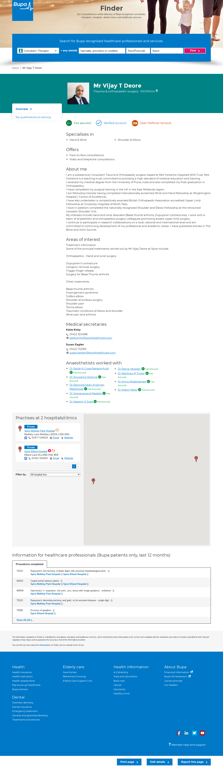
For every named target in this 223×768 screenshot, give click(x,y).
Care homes (69, 672)
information (44, 645)
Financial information (177, 672)
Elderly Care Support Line (77, 680)
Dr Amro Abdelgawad (132, 381)
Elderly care (73, 667)
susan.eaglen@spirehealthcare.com (93, 352)
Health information (131, 667)
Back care (119, 680)
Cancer (118, 685)
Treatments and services (26, 719)
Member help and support (188, 744)
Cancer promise (173, 680)
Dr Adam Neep (127, 389)
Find (193, 50)
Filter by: (21, 474)
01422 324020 (40, 458)
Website (68, 437)
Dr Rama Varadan (129, 369)
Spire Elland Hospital (35, 451)
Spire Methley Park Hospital (39, 430)
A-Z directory (121, 672)
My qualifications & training (33, 117)
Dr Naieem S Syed (81, 401)
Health (18, 667)
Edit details (158, 761)
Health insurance (22, 672)
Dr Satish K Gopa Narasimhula (89, 368)
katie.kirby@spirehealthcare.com (91, 337)
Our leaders (171, 685)
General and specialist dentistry (30, 715)
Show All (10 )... (25, 620)
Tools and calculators (125, 676)
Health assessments (23, 680)
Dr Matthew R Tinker (131, 373)
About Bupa (175, 667)
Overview (22, 109)
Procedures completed (29, 564)
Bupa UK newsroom (175, 676)
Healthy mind (121, 693)
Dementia (119, 689)
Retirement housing (74, 676)
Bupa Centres (20, 689)
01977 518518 (40, 437)
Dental (18, 697)
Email (56, 437)
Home (15, 67)
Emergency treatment (25, 711)
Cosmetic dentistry (22, 702)
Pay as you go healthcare (26, 685)
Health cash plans (22, 676)
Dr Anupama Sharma (83, 377)
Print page (127, 761)
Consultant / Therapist (36, 50)
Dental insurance (22, 706)
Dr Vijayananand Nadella (86, 393)
